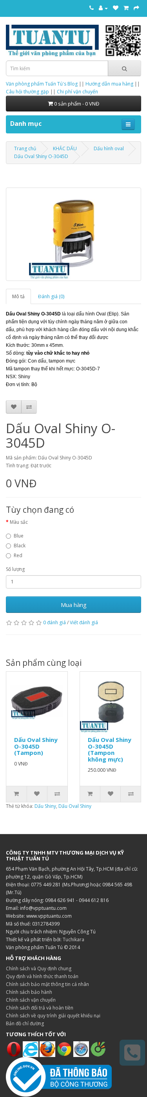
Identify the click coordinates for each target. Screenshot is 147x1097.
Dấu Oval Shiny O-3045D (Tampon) (36, 746)
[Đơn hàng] (126, 7)
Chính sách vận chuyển (31, 1000)
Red (18, 555)
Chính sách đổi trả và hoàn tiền (39, 1007)
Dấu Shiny (45, 806)
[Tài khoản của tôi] (103, 7)
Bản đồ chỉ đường (25, 1023)
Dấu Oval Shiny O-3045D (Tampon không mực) (109, 749)
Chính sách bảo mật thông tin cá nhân (47, 984)
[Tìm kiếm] (124, 68)
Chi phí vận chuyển (77, 91)
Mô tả (18, 296)
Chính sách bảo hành (29, 992)
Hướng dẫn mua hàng (109, 83)
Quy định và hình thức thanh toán (42, 976)
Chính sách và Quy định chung (38, 968)
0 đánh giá (54, 622)
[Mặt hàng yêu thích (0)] (115, 7)
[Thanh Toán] (136, 7)
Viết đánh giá (84, 622)
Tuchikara (73, 939)
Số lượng (15, 569)
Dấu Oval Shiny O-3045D (41, 156)
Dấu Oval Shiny (74, 806)
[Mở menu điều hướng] (128, 124)
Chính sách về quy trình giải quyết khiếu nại (53, 1015)
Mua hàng (74, 605)
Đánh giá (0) (51, 296)
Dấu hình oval (109, 148)
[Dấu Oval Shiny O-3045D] (73, 234)
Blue (19, 535)
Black (19, 545)
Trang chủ (25, 148)
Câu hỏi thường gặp (27, 91)
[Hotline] (91, 7)
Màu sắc (19, 522)
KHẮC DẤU (65, 148)
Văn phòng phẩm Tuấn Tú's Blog (42, 83)
